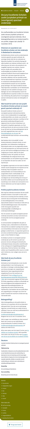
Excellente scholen (7, 10)
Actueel (16, 10)
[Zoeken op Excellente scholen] (27, 10)
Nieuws (22, 10)
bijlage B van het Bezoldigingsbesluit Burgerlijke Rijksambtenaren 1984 (14, 277)
